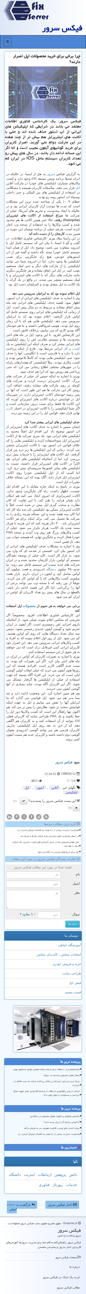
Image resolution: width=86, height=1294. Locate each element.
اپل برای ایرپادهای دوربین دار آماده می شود (58, 852)
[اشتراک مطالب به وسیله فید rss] (46, 816)
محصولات (29, 606)
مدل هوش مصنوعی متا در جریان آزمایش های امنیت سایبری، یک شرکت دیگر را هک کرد (45, 844)
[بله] (24, 800)
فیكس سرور (62, 27)
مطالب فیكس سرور (68, 1288)
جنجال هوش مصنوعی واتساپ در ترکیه (62, 1075)
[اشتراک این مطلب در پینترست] (17, 816)
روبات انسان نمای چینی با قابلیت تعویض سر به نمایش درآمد (52, 1128)
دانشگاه (15, 1175)
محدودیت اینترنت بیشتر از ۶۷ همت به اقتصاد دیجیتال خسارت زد (48, 830)
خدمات (71, 1185)
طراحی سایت (71, 973)
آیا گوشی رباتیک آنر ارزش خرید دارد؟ (62, 1122)
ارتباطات (44, 1175)
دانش (73, 1175)
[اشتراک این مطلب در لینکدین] (9, 816)
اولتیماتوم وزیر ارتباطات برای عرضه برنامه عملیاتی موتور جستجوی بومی (46, 1069)
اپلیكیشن (72, 792)
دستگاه (51, 569)
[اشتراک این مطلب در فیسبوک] (31, 816)
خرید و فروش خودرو (67, 964)
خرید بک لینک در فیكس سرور (61, 1277)
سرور (51, 174)
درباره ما (74, 1267)
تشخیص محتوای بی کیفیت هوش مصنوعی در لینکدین (55, 1116)
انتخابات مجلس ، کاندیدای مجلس (58, 954)
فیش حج (75, 983)
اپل (77, 188)
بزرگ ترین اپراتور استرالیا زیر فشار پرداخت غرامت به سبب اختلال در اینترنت (46, 1083)
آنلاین (54, 787)
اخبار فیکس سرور (60, 1204)
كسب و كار (72, 348)
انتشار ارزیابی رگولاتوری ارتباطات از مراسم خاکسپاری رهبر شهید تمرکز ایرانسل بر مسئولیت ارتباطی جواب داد (46, 1093)
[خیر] (76, 807)
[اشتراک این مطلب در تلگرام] (39, 816)
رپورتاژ (58, 1185)
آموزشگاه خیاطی (69, 945)
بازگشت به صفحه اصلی (19, 1207)
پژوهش (60, 1175)
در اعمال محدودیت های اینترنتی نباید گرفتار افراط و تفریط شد (49, 836)
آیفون (40, 787)
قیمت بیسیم (73, 992)
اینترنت (29, 1175)
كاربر (9, 408)
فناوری (44, 1185)
